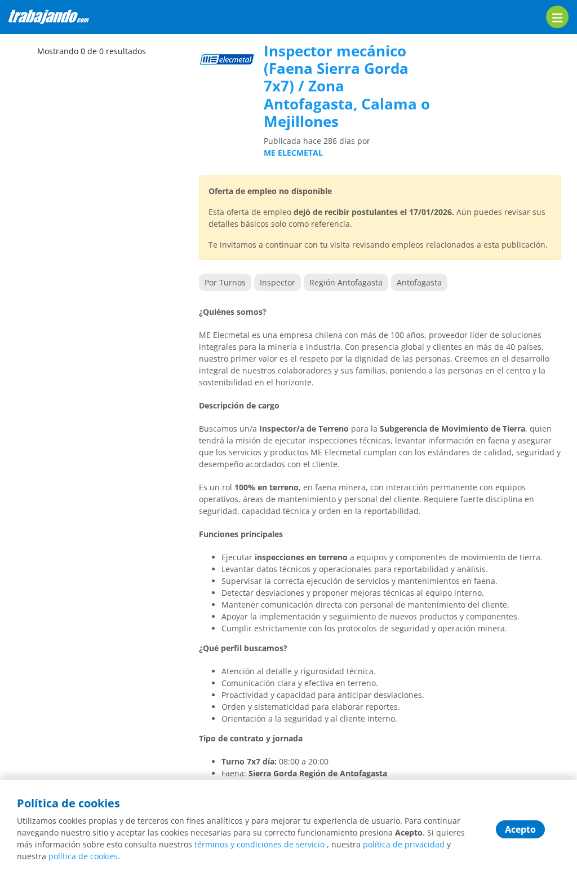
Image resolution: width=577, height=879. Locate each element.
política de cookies (83, 856)
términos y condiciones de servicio (259, 844)
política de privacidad (404, 844)
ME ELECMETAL (293, 152)
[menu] (557, 17)
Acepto (520, 829)
